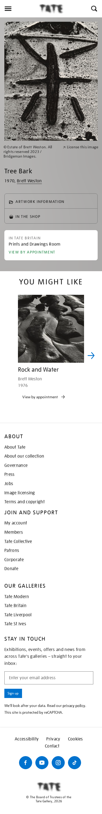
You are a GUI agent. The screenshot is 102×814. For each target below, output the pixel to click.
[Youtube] (41, 762)
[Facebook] (25, 762)
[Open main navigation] (19, 8)
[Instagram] (58, 762)
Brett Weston (29, 181)
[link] (31, 151)
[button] (94, 9)
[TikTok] (74, 762)
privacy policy (74, 705)
